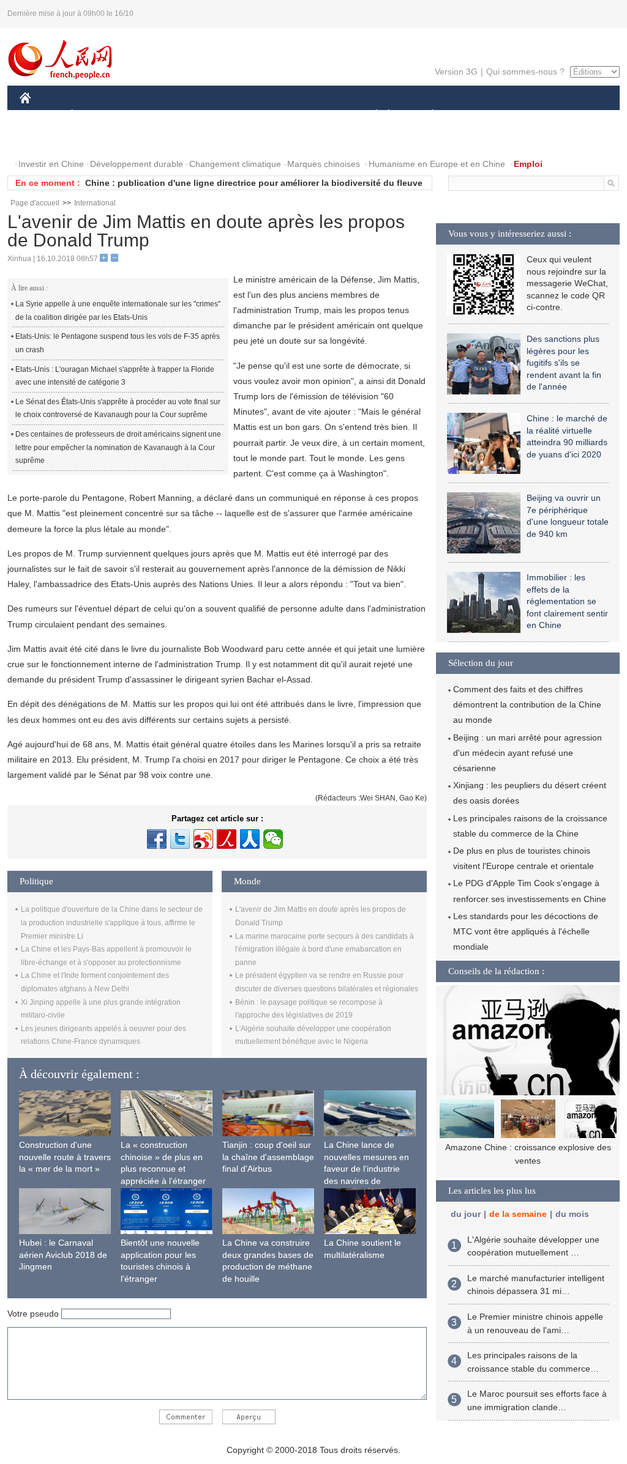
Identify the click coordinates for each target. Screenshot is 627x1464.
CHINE (41, 115)
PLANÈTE (426, 115)
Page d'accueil (34, 203)
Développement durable (136, 164)
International (95, 203)
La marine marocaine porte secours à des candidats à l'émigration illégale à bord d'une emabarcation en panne (324, 949)
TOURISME (528, 115)
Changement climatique (235, 164)
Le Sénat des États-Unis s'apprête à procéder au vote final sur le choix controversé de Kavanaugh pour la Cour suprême (117, 408)
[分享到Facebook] (157, 839)
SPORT (475, 115)
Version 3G (456, 71)
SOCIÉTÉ (370, 115)
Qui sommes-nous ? (525, 71)
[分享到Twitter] (180, 839)
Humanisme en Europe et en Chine (437, 164)
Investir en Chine (51, 164)
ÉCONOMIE (95, 115)
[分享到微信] (273, 839)
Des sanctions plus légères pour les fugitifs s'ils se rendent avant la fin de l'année (564, 362)
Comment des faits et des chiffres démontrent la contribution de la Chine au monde (527, 704)
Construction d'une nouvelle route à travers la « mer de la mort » (65, 1157)
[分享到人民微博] (226, 839)
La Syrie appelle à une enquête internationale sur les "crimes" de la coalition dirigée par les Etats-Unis (117, 311)
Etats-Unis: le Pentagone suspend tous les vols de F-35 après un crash (117, 343)
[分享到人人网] (250, 839)
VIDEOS (95, 140)
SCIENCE (259, 115)
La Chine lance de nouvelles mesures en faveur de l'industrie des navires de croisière (366, 1168)
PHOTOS (45, 140)
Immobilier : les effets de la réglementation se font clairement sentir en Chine (567, 601)
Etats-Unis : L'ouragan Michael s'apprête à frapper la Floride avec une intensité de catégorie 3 (114, 376)
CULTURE (315, 115)
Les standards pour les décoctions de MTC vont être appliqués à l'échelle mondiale (525, 931)
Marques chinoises (323, 164)
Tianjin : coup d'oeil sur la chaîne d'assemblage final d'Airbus (268, 1157)
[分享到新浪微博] (203, 839)
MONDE (151, 115)
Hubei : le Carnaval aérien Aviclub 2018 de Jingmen (63, 1254)
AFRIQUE (204, 115)
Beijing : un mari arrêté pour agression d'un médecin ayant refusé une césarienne (527, 753)
